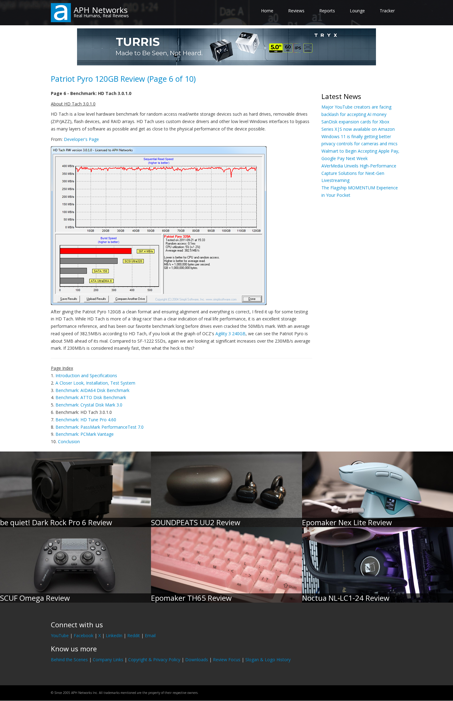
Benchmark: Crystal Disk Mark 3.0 (88, 405)
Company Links (108, 659)
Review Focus (226, 659)
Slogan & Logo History (268, 659)
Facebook (83, 635)
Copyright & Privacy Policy (154, 659)
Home (267, 11)
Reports (327, 11)
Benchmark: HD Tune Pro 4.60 (85, 420)
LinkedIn (114, 635)
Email (150, 635)
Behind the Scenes (69, 659)
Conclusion (69, 441)
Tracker (387, 11)
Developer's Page (81, 139)
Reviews (296, 11)
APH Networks (101, 9)
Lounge (357, 11)
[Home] (61, 12)
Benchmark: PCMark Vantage (84, 434)
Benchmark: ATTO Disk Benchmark (90, 397)
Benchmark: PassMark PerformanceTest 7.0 (99, 427)
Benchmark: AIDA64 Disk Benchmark (92, 390)
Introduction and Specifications (86, 375)
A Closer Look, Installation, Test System (95, 383)
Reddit (133, 635)
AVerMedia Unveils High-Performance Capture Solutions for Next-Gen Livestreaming (358, 173)
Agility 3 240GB (230, 333)
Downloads (196, 659)
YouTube (60, 635)
